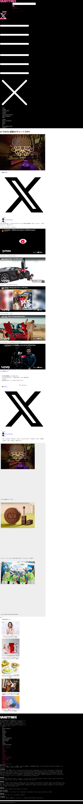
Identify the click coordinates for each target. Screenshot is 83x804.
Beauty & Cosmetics (6, 728)
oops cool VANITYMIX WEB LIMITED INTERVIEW (9, 614)
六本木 (37, 438)
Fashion (4, 731)
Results (14, 7)
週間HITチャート (18, 440)
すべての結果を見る (17, 10)
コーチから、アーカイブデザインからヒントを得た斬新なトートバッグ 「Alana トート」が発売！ (10, 694)
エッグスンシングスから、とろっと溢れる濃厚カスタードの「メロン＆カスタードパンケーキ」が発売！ (10, 676)
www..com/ (4, 371)
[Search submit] (13, 5)
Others (3, 743)
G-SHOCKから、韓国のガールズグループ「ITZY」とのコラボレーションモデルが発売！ (10, 710)
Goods (3, 735)
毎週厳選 (41, 438)
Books (3, 729)
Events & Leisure (5, 739)
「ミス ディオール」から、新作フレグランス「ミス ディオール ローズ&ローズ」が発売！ (10, 636)
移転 (8, 440)
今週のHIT (32, 438)
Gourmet (4, 736)
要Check (12, 440)
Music (3, 742)
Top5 (3, 438)
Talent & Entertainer (6, 744)
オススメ (18, 438)
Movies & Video (5, 740)
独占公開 (4, 440)
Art (3, 727)
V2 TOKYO (8, 438)
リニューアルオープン (25, 438)
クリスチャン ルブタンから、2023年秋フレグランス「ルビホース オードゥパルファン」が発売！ (10, 658)
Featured (4, 732)
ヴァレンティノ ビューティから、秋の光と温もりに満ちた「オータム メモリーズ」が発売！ (17, 558)
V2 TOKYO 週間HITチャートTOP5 (7, 499)
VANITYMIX (13, 438)
